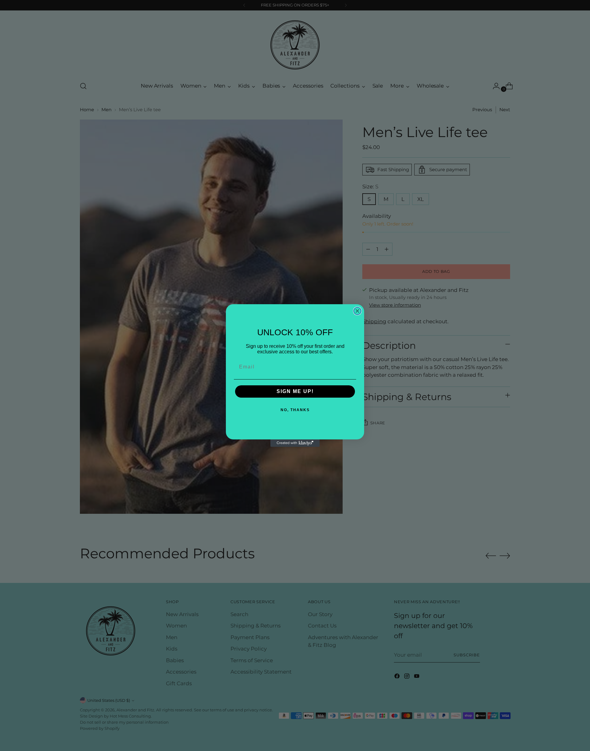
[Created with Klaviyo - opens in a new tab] (295, 443)
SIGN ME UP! (295, 391)
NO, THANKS (295, 410)
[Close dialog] (357, 311)
